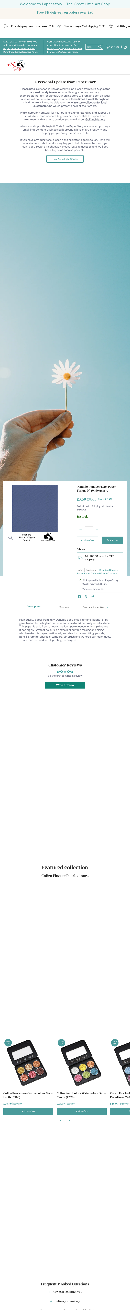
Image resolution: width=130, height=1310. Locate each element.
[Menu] (125, 65)
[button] (79, 597)
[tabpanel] (65, 633)
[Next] (107, 607)
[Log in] (125, 46)
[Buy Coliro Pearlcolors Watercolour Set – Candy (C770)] (82, 1063)
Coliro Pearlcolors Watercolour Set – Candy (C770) (81, 1095)
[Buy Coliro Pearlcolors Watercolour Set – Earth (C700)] (28, 1063)
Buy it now (112, 540)
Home (80, 570)
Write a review (65, 685)
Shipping (96, 506)
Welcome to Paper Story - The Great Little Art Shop (65, 4)
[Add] (97, 529)
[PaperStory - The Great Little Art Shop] (16, 65)
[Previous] (61, 1120)
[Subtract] (81, 529)
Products (91, 570)
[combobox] (91, 46)
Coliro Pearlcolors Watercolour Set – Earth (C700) (28, 1095)
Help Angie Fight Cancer (65, 158)
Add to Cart (87, 540)
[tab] (33, 607)
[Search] (100, 46)
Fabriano (81, 549)
